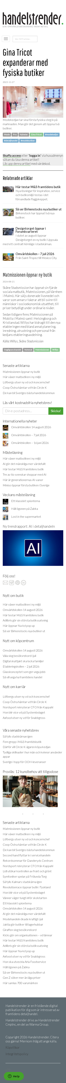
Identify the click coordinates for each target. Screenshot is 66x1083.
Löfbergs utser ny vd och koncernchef (26, 382)
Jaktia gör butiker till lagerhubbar (23, 924)
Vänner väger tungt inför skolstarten (25, 898)
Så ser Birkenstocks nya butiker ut (24, 631)
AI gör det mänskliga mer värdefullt (24, 463)
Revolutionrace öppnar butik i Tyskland (27, 887)
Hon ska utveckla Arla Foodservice (24, 961)
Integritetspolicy (17, 1054)
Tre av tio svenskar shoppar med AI (24, 474)
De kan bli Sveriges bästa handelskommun (29, 393)
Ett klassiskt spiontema (25, 501)
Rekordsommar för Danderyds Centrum (28, 860)
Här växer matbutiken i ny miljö (22, 377)
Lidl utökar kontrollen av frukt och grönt (27, 871)
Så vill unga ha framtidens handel (22, 677)
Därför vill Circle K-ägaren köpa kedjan (26, 747)
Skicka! (56, 411)
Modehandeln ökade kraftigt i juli (23, 919)
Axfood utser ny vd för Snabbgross (24, 717)
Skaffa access (12, 155)
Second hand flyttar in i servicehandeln (26, 855)
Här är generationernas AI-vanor (23, 480)
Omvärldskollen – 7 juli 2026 (28, 435)
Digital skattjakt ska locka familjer (23, 661)
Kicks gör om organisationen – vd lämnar (27, 935)
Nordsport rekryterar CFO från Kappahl (28, 707)
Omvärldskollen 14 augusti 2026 (31, 427)
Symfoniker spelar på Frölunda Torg (25, 876)
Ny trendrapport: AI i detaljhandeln (29, 526)
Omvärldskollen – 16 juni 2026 (30, 442)
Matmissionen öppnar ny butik (21, 371)
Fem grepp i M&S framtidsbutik (22, 741)
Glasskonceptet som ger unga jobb (24, 671)
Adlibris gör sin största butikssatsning (25, 620)
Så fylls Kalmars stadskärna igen (22, 881)
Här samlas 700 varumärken (20, 983)
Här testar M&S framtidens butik (23, 469)
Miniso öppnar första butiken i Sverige (26, 485)
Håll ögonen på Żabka (24, 508)
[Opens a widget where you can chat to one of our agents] (14, 1076)
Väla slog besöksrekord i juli (19, 655)
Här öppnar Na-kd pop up (19, 625)
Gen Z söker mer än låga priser (22, 977)
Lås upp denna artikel (17, 164)
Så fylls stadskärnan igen (17, 736)
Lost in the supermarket (26, 516)
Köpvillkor (13, 1047)
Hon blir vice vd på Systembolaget (24, 712)
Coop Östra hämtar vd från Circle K (25, 387)
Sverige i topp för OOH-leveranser (24, 762)
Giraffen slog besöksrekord (19, 929)
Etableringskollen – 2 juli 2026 (21, 666)
